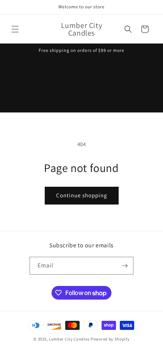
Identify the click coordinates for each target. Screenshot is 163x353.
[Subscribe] (124, 266)
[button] (15, 29)
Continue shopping (81, 195)
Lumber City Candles (69, 339)
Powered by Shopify (110, 339)
